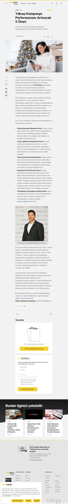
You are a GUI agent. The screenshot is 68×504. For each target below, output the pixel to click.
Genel (17, 10)
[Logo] (13, 3)
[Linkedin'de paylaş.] (6, 95)
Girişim (27, 480)
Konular (29, 3)
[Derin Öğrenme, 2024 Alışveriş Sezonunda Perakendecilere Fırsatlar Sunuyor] (54, 414)
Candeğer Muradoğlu (36, 460)
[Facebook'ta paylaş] (6, 89)
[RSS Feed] (59, 503)
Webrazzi (9, 434)
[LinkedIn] (51, 500)
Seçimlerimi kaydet (27, 389)
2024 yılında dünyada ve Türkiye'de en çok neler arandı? (40, 449)
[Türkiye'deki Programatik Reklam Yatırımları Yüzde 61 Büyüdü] (14, 414)
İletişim (47, 491)
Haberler (17, 475)
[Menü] (6, 4)
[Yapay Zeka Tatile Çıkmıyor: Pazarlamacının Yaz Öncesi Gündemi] (34, 414)
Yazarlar (47, 478)
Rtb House (19, 306)
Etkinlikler (34, 3)
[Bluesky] (60, 500)
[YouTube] (54, 500)
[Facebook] (57, 503)
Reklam (47, 485)
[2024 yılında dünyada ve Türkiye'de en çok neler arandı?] (22, 449)
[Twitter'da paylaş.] (6, 92)
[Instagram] (57, 500)
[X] (48, 500)
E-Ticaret (50, 421)
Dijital (9, 421)
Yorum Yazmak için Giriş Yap (34, 349)
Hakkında (47, 475)
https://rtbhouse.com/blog (25, 301)
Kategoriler (23, 3)
